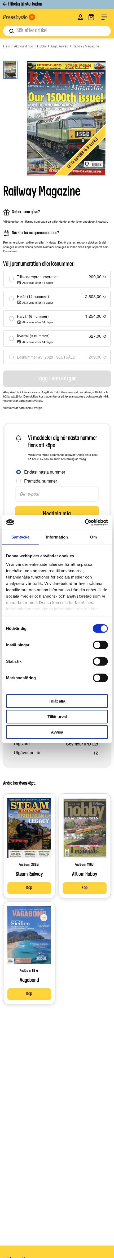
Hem (6, 46)
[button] (80, 17)
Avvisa (57, 732)
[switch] (100, 645)
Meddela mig (57, 514)
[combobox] (57, 31)
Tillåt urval (57, 716)
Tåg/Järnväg (59, 46)
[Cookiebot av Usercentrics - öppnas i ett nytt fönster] (85, 522)
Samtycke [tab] (20, 537)
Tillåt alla (57, 701)
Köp (29, 888)
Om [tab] (93, 537)
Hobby (42, 46)
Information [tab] (57, 537)
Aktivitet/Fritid (23, 46)
